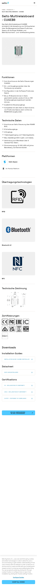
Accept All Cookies (18, 582)
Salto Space (13, 162)
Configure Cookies (18, 577)
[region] (18, 571)
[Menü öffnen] (34, 3)
